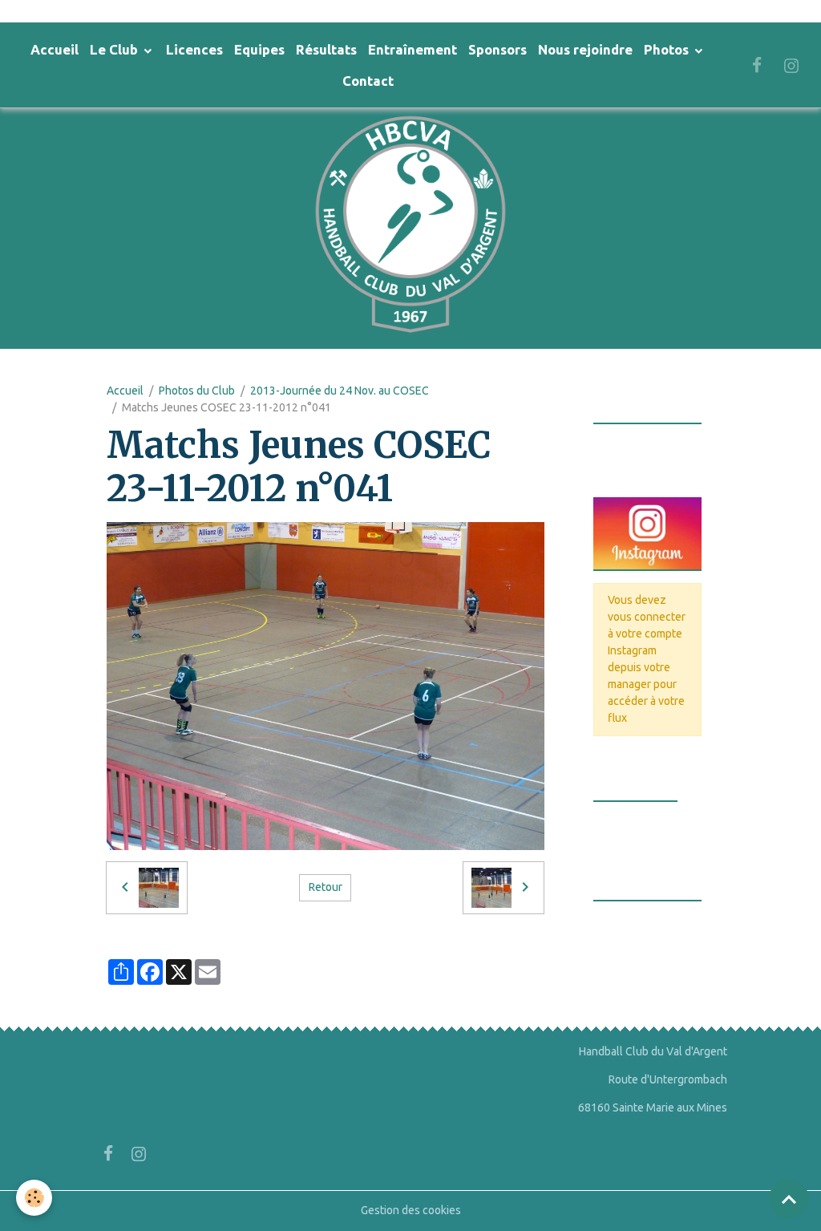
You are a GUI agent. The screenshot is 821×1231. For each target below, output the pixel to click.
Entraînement (412, 49)
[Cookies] (34, 1198)
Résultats (326, 49)
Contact (368, 80)
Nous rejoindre (585, 49)
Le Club (115, 49)
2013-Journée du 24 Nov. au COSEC (339, 390)
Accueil (54, 49)
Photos (668, 49)
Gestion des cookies (411, 1210)
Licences (194, 49)
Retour (325, 887)
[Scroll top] (789, 1199)
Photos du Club (197, 390)
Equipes (259, 49)
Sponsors (497, 49)
